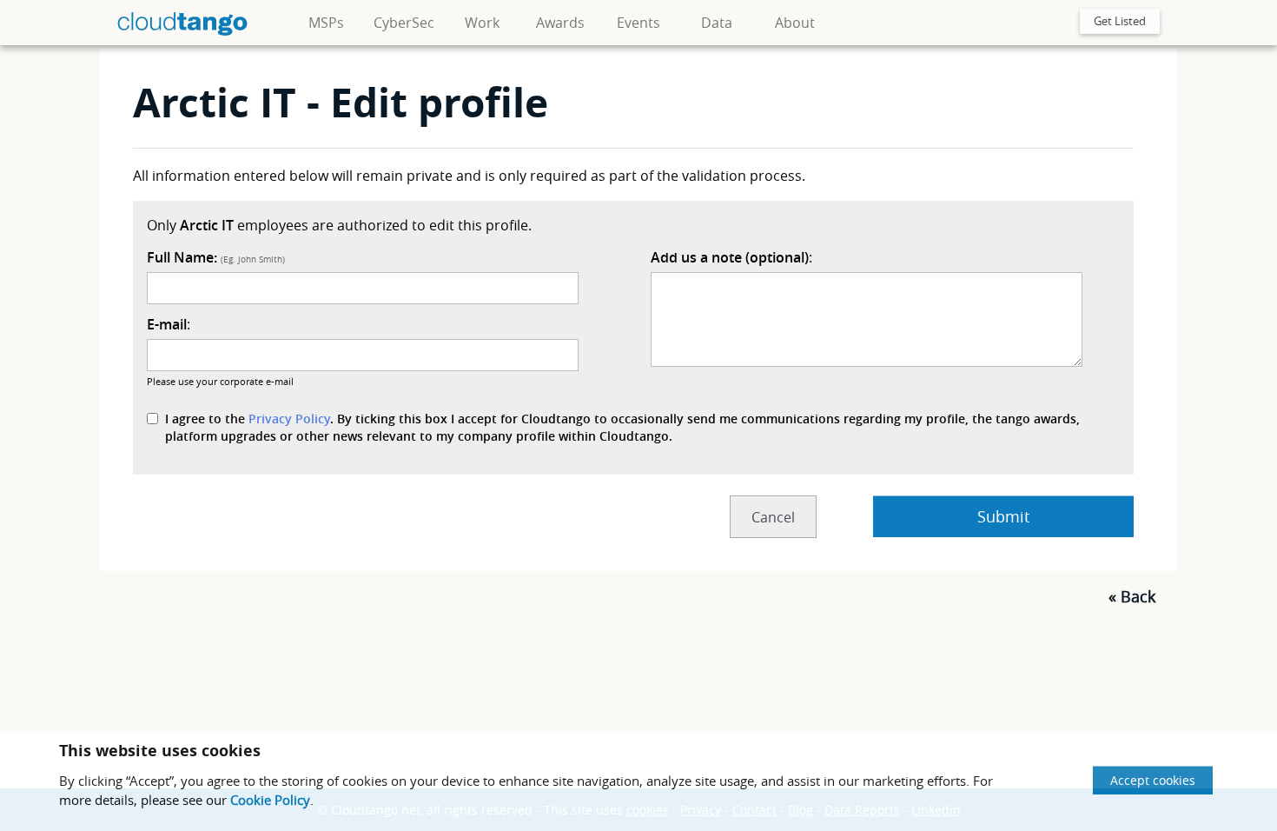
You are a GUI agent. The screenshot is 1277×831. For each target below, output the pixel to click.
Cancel (773, 517)
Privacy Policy (289, 418)
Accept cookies (1152, 780)
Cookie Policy (270, 799)
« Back (1131, 596)
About (795, 22)
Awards (560, 22)
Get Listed (1120, 21)
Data (716, 22)
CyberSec (404, 22)
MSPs (326, 22)
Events (638, 22)
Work (482, 22)
